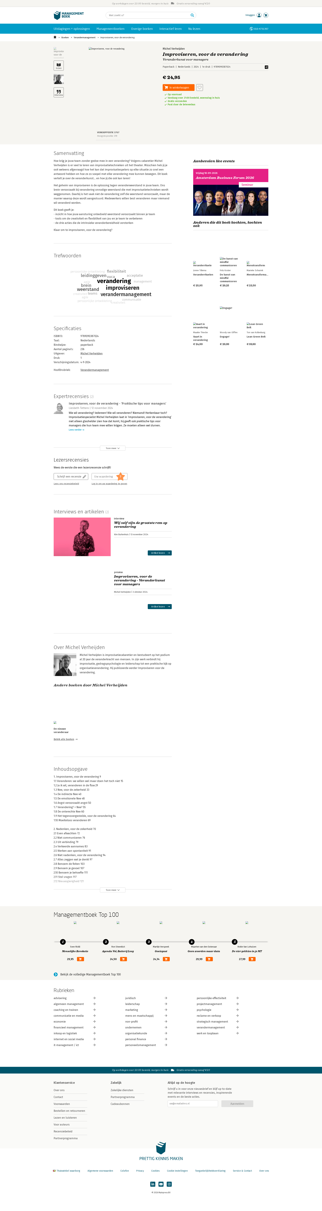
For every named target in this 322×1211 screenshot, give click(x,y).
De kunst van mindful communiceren (228, 278)
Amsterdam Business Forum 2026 (225, 178)
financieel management (69, 1027)
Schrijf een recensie (69, 476)
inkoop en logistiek (65, 1033)
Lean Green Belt (256, 336)
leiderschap (132, 1004)
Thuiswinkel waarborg (68, 1170)
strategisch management (212, 1021)
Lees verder (75, 429)
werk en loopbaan (208, 1033)
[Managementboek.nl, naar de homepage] (69, 19)
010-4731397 (261, 28)
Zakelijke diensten (122, 1090)
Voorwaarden (62, 1104)
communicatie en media (69, 1015)
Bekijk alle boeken (64, 739)
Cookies (155, 1170)
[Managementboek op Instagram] (169, 1184)
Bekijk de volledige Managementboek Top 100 (90, 974)
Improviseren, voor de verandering (117, 37)
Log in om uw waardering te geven (109, 483)
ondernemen (133, 1027)
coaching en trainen (66, 1009)
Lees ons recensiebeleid (66, 483)
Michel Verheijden (174, 48)
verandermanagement (211, 1027)
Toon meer (111, 448)
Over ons (59, 1090)
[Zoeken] (192, 15)
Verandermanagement (84, 37)
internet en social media (69, 1039)
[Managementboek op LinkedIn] (152, 1184)
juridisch (130, 998)
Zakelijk (116, 1083)
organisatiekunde (136, 1033)
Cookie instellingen (177, 1170)
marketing (131, 1009)
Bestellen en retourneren (69, 1110)
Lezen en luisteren (65, 1117)
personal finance (135, 1039)
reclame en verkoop (209, 1015)
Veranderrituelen (203, 274)
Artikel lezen (158, 552)
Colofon (124, 1170)
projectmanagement (209, 1004)
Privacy (140, 1170)
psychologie (204, 1009)
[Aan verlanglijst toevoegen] (199, 87)
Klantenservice (64, 1083)
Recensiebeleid (63, 1131)
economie (60, 1021)
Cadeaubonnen (120, 1104)
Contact (58, 1097)
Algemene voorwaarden (100, 1170)
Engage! (224, 336)
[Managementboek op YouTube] (161, 1184)
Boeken (65, 37)
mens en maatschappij (139, 1015)
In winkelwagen (179, 87)
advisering (60, 998)
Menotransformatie (258, 274)
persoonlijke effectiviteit (211, 998)
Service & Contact (242, 1170)
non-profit (131, 1021)
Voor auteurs (62, 1124)
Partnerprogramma (66, 1138)
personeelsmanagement (140, 1045)
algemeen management (69, 1004)
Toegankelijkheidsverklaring (210, 1170)
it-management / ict (66, 1045)
